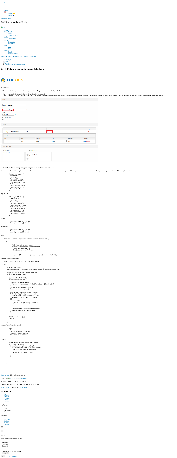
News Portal (8, 32)
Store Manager (23, 378)
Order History (12, 38)
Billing (6, 40)
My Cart (10, 48)
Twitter (6, 421)
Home (6, 30)
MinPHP (13, 56)
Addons (24, 56)
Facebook (7, 419)
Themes (6, 400)
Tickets (10, 52)
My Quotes (11, 43)
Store (5, 45)
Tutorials (33, 56)
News (10, 33)
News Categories (13, 35)
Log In (4, 453)
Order (6, 37)
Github (6, 422)
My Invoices (11, 42)
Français (10, 15)
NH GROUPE (22, 387)
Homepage (7, 60)
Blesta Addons (5, 375)
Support (6, 50)
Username (5, 442)
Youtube (6, 424)
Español (10, 13)
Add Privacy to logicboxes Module (14, 64)
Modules (8, 56)
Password (5, 446)
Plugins (3, 56)
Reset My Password (11, 456)
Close (3, 456)
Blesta (15, 378)
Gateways (19, 56)
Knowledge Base (13, 53)
